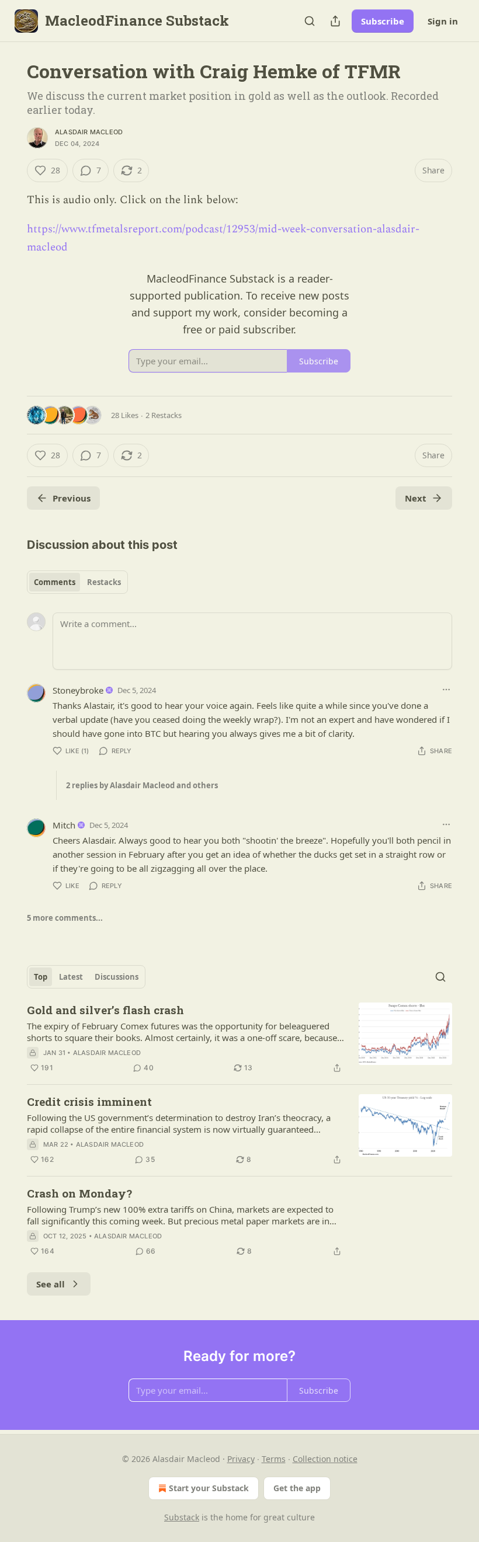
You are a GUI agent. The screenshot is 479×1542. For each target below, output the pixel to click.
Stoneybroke (78, 690)
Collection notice (325, 1458)
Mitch (64, 825)
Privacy (241, 1458)
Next (415, 498)
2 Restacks (163, 415)
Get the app (297, 1488)
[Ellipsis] (446, 689)
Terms (274, 1458)
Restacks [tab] (104, 582)
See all (50, 1284)
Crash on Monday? (79, 1193)
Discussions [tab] (116, 977)
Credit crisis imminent (89, 1101)
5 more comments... (65, 918)
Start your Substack (209, 1488)
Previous (72, 498)
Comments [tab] (54, 582)
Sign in (443, 21)
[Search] (309, 21)
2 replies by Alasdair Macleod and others (142, 785)
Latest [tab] (71, 977)
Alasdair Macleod (89, 132)
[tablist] (77, 582)
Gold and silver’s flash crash (105, 1010)
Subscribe (382, 21)
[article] (239, 1039)
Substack (181, 1517)
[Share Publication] (335, 21)
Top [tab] (40, 977)
